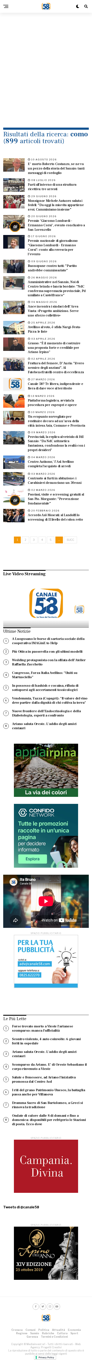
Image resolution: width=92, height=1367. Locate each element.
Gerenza (32, 1336)
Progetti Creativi (51, 1347)
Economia (74, 1329)
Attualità (58, 1329)
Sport (74, 1333)
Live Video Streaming (24, 574)
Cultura (62, 1333)
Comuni (30, 1329)
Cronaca (17, 1329)
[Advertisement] (46, 65)
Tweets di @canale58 (21, 1207)
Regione (21, 1333)
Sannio (34, 1333)
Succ (70, 539)
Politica (43, 1329)
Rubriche (48, 1333)
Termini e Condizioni (54, 1336)
